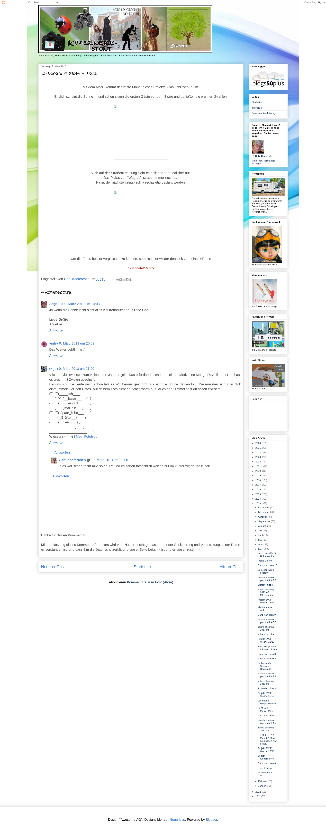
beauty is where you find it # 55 (267, 721)
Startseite (142, 566)
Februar (263, 781)
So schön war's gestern (266, 571)
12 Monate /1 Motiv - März (266, 709)
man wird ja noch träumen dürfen (267, 648)
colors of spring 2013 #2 (266, 729)
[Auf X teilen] (123, 279)
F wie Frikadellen (267, 658)
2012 (258, 791)
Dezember (264, 507)
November (264, 512)
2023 (258, 457)
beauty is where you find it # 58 (267, 579)
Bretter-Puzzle (265, 584)
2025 (258, 447)
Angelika (56, 304)
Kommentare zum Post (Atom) (150, 582)
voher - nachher (266, 634)
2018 (258, 480)
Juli (260, 530)
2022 (258, 461)
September (264, 521)
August (262, 526)
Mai (260, 539)
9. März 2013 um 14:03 (82, 304)
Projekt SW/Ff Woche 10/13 (266, 750)
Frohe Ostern (265, 560)
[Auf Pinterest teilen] (130, 279)
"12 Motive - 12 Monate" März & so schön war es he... (267, 739)
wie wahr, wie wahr (265, 609)
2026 (258, 443)
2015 (258, 494)
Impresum (257, 107)
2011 (258, 796)
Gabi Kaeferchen (72, 460)
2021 (258, 466)
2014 (258, 498)
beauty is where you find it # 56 (267, 675)
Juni (260, 535)
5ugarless (177, 819)
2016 (258, 489)
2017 (258, 484)
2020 (258, 471)
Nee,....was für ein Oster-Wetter (267, 554)
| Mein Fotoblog (85, 436)
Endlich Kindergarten (266, 757)
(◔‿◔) (53, 368)
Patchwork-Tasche (267, 688)
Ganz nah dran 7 (267, 715)
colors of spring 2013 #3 (266, 682)
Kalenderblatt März (265, 774)
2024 (258, 452)
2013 (258, 503)
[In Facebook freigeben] (127, 279)
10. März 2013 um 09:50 (109, 460)
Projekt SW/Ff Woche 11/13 (266, 694)
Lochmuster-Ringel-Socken (267, 702)
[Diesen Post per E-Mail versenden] (117, 279)
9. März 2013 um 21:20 (76, 368)
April (261, 544)
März (261, 549)
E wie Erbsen (265, 768)
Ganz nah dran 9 (267, 614)
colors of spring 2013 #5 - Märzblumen (266, 592)
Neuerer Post (53, 566)
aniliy (53, 343)
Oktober (263, 516)
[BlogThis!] (120, 279)
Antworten (57, 330)
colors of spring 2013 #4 (266, 628)
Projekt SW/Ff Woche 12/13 (266, 640)
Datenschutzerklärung (263, 113)
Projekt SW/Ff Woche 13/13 (266, 601)
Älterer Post (230, 566)
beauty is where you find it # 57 (267, 621)
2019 (258, 475)
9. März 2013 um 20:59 (76, 343)
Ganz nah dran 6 (267, 763)
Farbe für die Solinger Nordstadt (264, 666)
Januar (262, 785)
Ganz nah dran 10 (267, 565)
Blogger (211, 819)
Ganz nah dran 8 (267, 654)
